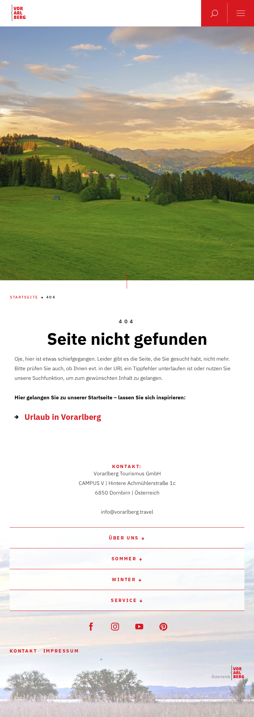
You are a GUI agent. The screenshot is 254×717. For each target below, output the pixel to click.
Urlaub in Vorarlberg (62, 417)
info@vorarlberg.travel (127, 511)
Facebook (91, 626)
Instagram (115, 626)
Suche (214, 13)
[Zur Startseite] (227, 673)
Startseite (24, 297)
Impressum (61, 651)
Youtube (139, 626)
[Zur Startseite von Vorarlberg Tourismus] (18, 13)
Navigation (241, 13)
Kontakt (23, 651)
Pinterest (163, 626)
